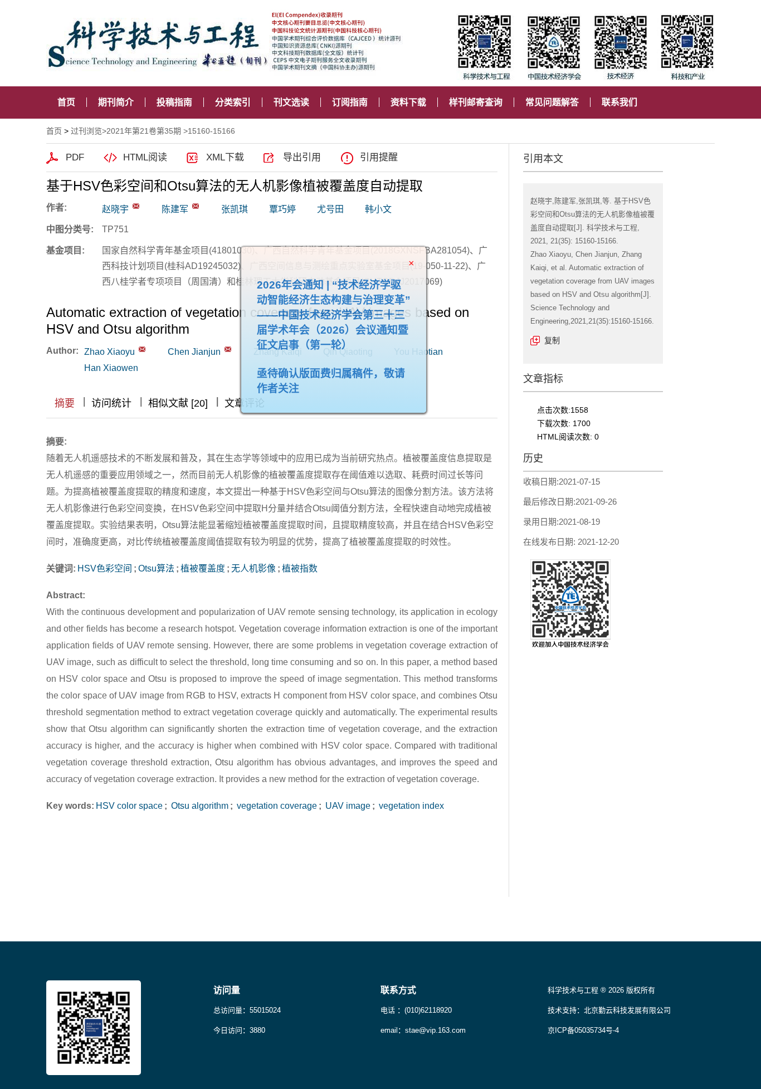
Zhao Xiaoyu (109, 352)
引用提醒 (379, 157)
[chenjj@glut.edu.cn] (195, 206)
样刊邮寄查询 (476, 102)
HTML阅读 (145, 157)
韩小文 (378, 209)
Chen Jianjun (194, 352)
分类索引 (233, 102)
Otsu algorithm (198, 805)
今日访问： (239, 1030)
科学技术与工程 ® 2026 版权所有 (601, 990)
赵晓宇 (115, 209)
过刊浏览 (86, 130)
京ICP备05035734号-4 (583, 1030)
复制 (552, 340)
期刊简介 (116, 102)
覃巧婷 (282, 209)
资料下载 (408, 102)
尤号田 (330, 209)
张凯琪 (234, 209)
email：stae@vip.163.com (423, 1030)
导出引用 (302, 157)
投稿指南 (174, 102)
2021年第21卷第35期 (143, 130)
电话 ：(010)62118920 (416, 1010)
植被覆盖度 (203, 568)
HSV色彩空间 (104, 568)
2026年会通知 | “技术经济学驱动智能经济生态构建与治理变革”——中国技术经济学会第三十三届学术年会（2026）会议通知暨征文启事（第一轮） (354, 335)
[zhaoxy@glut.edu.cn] (136, 206)
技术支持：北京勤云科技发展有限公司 (609, 1010)
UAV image (346, 805)
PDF (75, 157)
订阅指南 (350, 102)
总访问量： (247, 1010)
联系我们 (619, 102)
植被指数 (300, 568)
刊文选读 (291, 102)
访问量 (226, 990)
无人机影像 (253, 568)
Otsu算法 (156, 568)
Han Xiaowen (111, 368)
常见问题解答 (552, 102)
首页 (66, 102)
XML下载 (225, 157)
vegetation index (410, 805)
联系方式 (398, 990)
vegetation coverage (276, 805)
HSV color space (129, 805)
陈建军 (175, 209)
